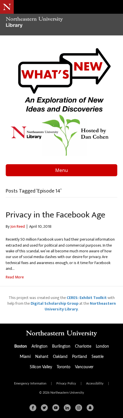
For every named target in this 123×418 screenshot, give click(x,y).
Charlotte (83, 346)
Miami (25, 357)
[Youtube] (55, 407)
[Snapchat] (90, 407)
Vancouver (84, 367)
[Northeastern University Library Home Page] (61, 23)
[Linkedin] (67, 407)
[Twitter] (44, 407)
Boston (20, 346)
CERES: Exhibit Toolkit (87, 297)
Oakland (60, 357)
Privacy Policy (66, 383)
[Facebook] (32, 407)
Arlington (39, 346)
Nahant (41, 357)
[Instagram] (78, 407)
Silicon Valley (41, 367)
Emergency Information (30, 383)
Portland (79, 357)
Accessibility (95, 383)
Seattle (98, 357)
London (102, 346)
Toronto (63, 367)
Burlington (61, 346)
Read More (15, 277)
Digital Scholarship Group (54, 303)
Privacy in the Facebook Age (55, 215)
